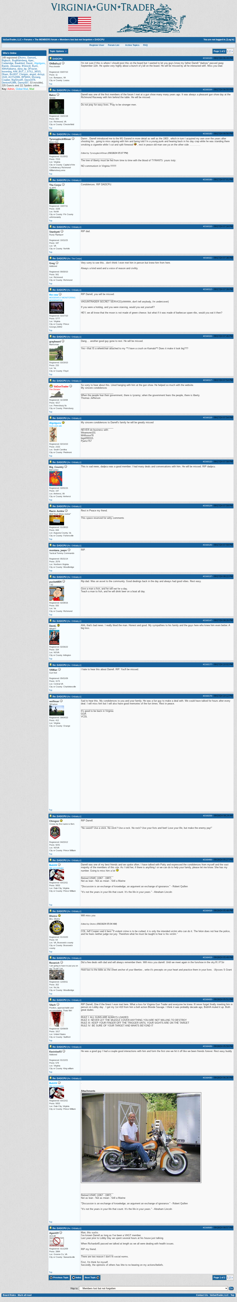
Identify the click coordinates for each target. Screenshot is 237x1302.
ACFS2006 (14, 77)
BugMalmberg (19, 60)
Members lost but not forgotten (76, 39)
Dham (5, 74)
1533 (4, 77)
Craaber (6, 79)
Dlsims (22, 57)
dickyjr (40, 74)
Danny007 (23, 82)
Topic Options (57, 51)
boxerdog (7, 71)
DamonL (31, 57)
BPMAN (25, 77)
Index (78, 1277)
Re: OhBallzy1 (74, 90)
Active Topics (132, 45)
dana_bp (21, 68)
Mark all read (24, 1295)
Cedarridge (7, 63)
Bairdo (5, 66)
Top (50, 84)
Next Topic (90, 1277)
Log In (230, 39)
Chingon (23, 74)
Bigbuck (6, 60)
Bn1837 (14, 74)
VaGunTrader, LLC (12, 39)
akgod (32, 74)
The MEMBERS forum (46, 39)
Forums (28, 39)
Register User (96, 45)
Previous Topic (61, 1277)
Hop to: (74, 1288)
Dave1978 (29, 79)
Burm (35, 66)
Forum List (113, 45)
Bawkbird (20, 63)
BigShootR (17, 79)
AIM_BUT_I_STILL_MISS (27, 71)
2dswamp (15, 66)
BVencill (26, 66)
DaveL (29, 63)
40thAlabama (9, 68)
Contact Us (202, 1295)
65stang (36, 77)
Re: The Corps (74, 258)
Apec (31, 60)
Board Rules (9, 1295)
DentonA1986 (9, 82)
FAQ (145, 45)
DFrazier (32, 68)
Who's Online (9, 53)
